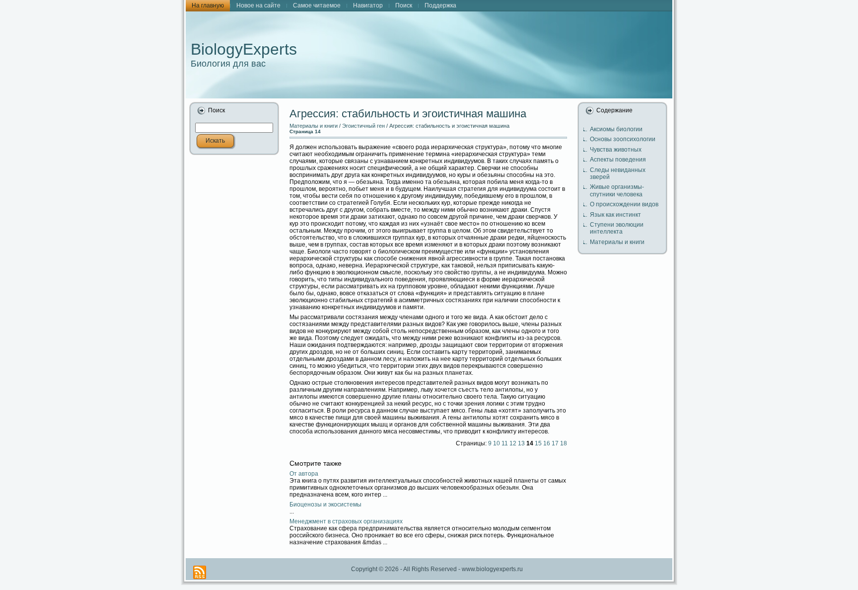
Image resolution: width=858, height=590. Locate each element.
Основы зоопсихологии (622, 139)
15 (538, 443)
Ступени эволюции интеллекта (617, 228)
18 (563, 443)
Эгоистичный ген (363, 126)
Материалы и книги (313, 126)
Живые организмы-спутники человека (617, 190)
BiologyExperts (244, 49)
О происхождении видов (624, 204)
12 (512, 443)
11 (504, 443)
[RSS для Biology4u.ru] (199, 572)
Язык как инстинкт (615, 214)
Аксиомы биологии (616, 129)
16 (546, 443)
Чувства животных (616, 149)
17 (555, 443)
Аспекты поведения (618, 159)
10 (496, 443)
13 (521, 443)
